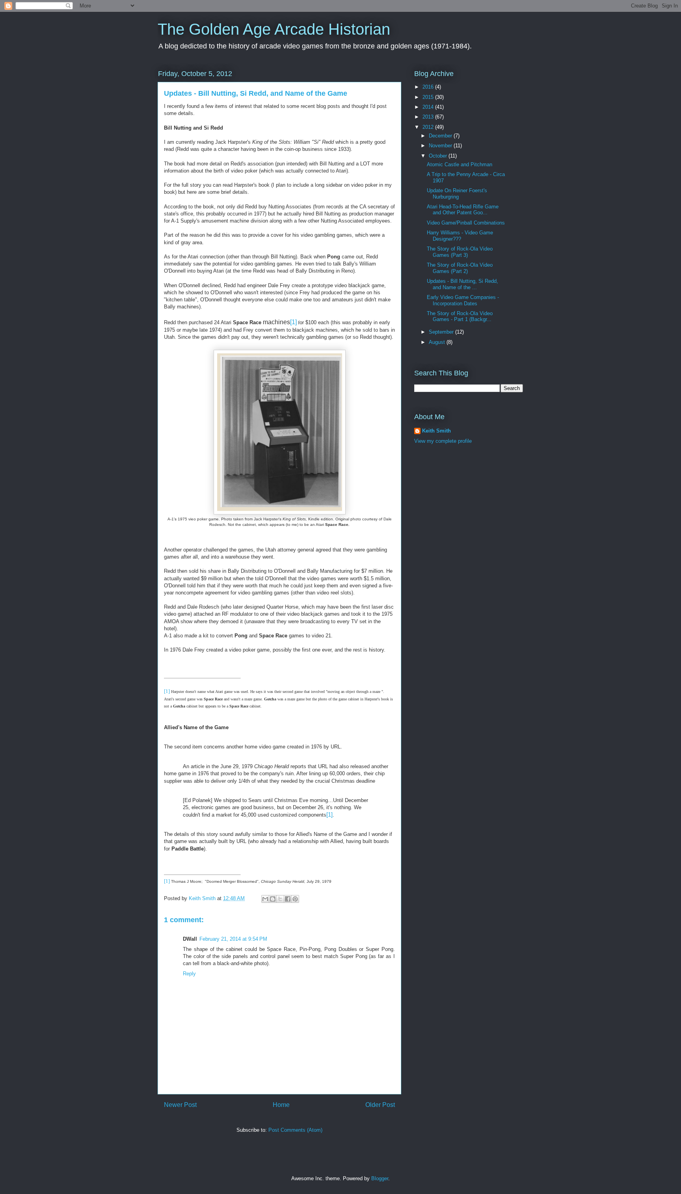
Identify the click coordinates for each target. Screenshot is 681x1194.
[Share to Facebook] (288, 899)
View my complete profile (443, 441)
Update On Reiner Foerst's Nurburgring (457, 194)
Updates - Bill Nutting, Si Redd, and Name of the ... (462, 284)
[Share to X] (280, 899)
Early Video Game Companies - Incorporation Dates (463, 300)
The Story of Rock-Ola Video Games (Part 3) (460, 252)
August (438, 342)
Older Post (380, 1104)
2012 (428, 127)
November (441, 146)
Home (281, 1104)
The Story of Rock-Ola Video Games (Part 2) (460, 268)
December (441, 136)
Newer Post (180, 1104)
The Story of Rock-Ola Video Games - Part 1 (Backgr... (460, 316)
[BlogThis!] (273, 899)
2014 (428, 107)
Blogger (379, 1178)
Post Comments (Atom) (295, 1130)
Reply (189, 974)
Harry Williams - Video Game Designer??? (460, 236)
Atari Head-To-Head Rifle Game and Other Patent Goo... (463, 210)
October (438, 156)
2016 (428, 87)
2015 (428, 97)
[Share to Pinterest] (295, 899)
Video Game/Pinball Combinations (466, 223)
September (442, 332)
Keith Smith (203, 898)
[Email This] (265, 899)
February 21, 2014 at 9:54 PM (233, 939)
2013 (428, 117)
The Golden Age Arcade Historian (274, 29)
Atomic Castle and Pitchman (459, 164)
